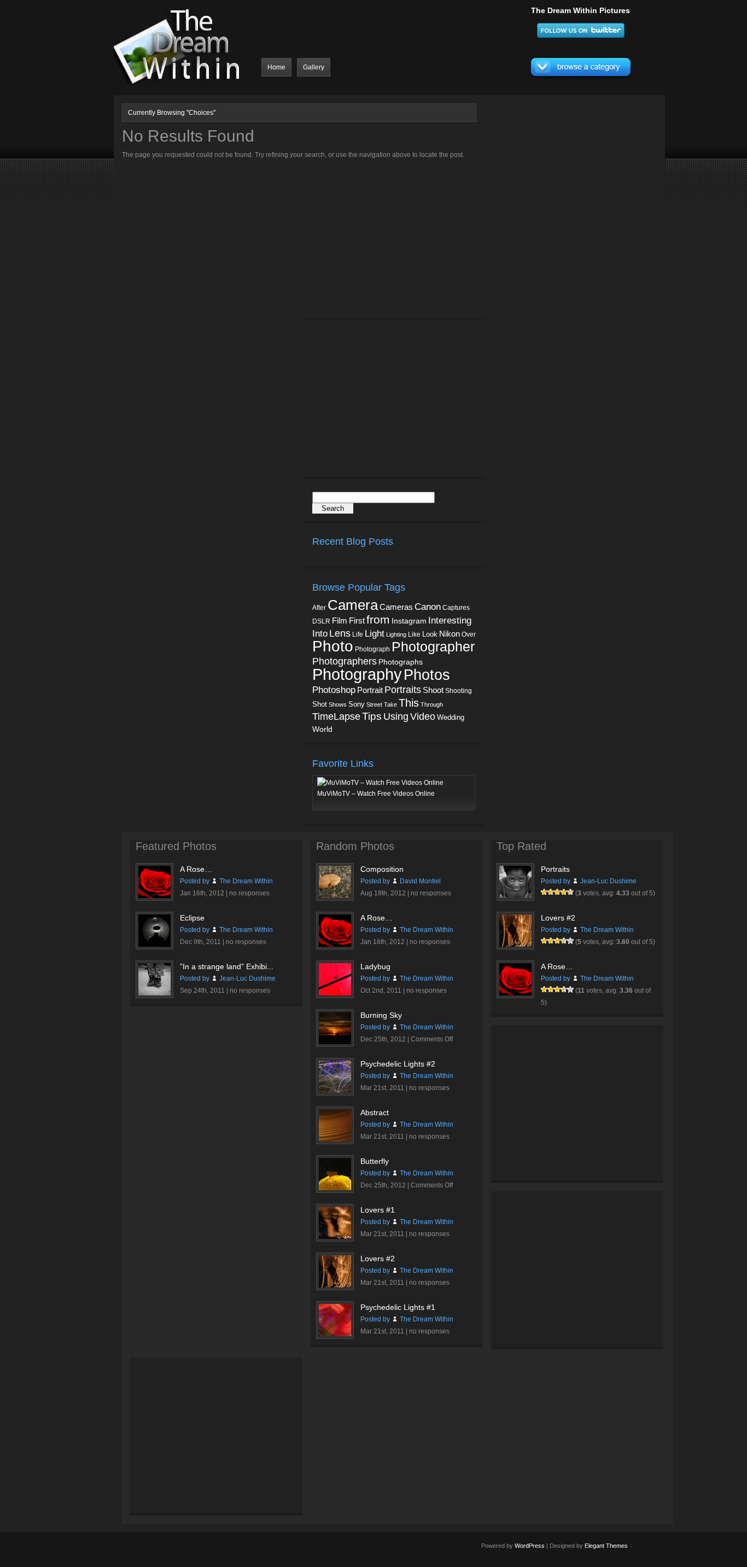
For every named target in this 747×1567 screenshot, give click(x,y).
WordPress (530, 1545)
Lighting (396, 634)
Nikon (449, 633)
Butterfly (374, 1161)
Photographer (433, 646)
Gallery (313, 67)
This (409, 703)
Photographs (400, 662)
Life (357, 634)
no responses (249, 893)
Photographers (344, 661)
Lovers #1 (377, 1209)
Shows (338, 704)
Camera (353, 605)
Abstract (374, 1112)
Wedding (450, 717)
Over (469, 634)
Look (429, 634)
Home (276, 67)
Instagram (409, 620)
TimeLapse (336, 716)
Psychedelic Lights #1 (397, 1307)
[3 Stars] (557, 892)
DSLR (321, 621)
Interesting (449, 620)
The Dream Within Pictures (580, 10)
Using (395, 716)
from (378, 619)
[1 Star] (544, 892)
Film (339, 620)
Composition (382, 869)
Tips (372, 716)
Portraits (402, 689)
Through (432, 704)
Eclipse (192, 917)
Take (390, 704)
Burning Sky (381, 1015)
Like (414, 634)
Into (320, 633)
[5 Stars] (570, 892)
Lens (340, 633)
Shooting (458, 691)
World (322, 729)
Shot (319, 704)
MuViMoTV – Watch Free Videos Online (376, 793)
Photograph (372, 649)
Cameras (396, 606)
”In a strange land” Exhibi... (226, 966)
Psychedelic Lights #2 (397, 1063)
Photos (427, 674)
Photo (332, 646)
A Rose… (196, 869)
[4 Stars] (564, 892)
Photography (357, 674)
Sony (356, 704)
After (319, 607)
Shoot (433, 690)
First (357, 620)
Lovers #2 (377, 1258)
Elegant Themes (606, 1545)
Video (422, 716)
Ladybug (375, 966)
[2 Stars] (550, 892)
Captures (456, 607)
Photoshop (333, 690)
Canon (428, 607)
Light (374, 633)
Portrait (370, 690)
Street (374, 704)
